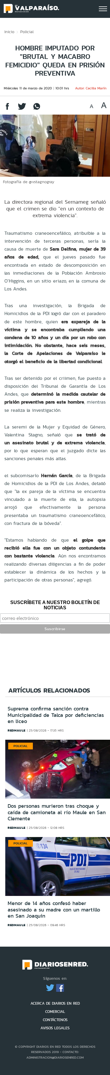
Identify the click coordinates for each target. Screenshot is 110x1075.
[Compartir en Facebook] (7, 109)
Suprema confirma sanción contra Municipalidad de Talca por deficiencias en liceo (56, 715)
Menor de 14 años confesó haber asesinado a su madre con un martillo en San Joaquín (54, 909)
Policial (27, 32)
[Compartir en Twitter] (22, 109)
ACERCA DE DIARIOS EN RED (55, 1003)
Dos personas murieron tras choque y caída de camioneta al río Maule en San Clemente (57, 812)
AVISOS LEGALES (55, 1028)
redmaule (17, 730)
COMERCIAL (55, 1011)
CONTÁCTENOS (55, 1020)
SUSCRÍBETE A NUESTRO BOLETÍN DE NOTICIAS (55, 605)
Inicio (9, 32)
